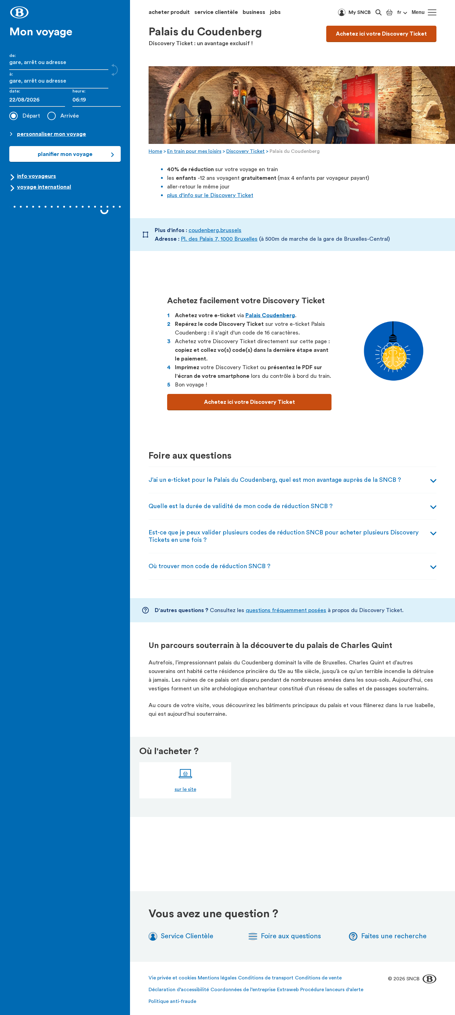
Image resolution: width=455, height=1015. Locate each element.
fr (399, 12)
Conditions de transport (265, 977)
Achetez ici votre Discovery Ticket (381, 34)
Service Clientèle (187, 936)
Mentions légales (217, 977)
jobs (275, 12)
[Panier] (389, 12)
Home (155, 151)
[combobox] (96, 100)
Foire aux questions (291, 936)
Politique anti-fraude (172, 1001)
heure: (78, 91)
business (254, 12)
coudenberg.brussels (214, 230)
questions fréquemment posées (286, 610)
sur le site (185, 789)
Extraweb (288, 989)
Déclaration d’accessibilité (179, 989)
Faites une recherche (394, 936)
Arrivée (69, 116)
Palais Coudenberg (270, 315)
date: (14, 91)
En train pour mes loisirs (194, 151)
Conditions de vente (318, 977)
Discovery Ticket (245, 151)
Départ (31, 116)
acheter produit (169, 12)
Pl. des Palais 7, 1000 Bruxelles (219, 239)
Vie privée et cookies (172, 977)
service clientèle (216, 12)
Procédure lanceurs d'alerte (331, 989)
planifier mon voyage (65, 154)
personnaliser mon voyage (51, 134)
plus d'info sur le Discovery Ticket (210, 195)
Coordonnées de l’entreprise (242, 989)
